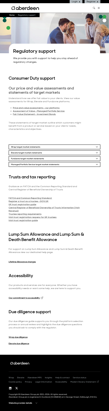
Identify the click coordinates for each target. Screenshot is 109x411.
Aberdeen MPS (35, 377)
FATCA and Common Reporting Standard (30, 198)
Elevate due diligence (19, 343)
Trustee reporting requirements (25, 214)
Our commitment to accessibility (26, 297)
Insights (48, 377)
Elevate (20, 377)
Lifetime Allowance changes (22, 261)
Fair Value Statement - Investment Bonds (34, 114)
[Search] (94, 8)
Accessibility (61, 382)
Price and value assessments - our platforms (36, 107)
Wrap (11, 377)
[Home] (20, 363)
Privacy (28, 382)
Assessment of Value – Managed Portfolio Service (39, 111)
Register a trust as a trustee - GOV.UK (28, 201)
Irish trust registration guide (23, 220)
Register (91, 1)
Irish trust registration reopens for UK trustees (33, 217)
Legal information (43, 382)
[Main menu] (98, 8)
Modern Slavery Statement (84, 382)
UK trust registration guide (22, 204)
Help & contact (62, 377)
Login (75, 1)
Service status (79, 377)
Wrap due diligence (18, 337)
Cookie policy (15, 382)
